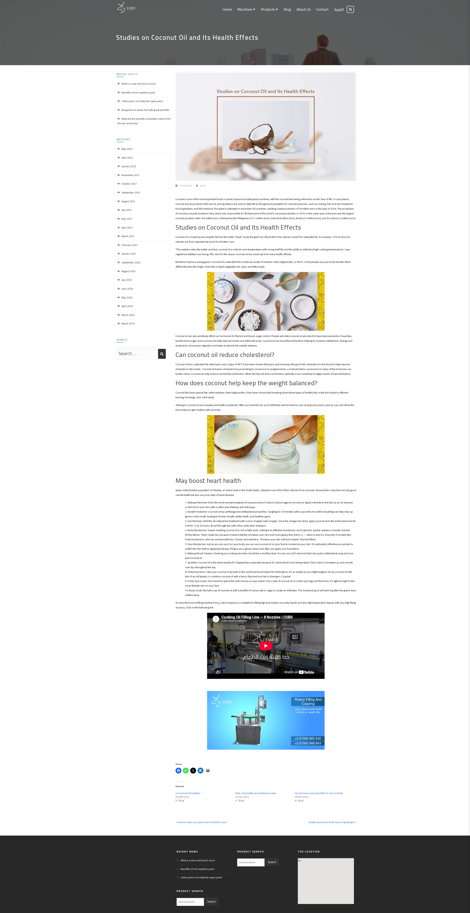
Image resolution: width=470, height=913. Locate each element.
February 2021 (130, 245)
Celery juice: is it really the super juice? (142, 101)
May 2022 (127, 148)
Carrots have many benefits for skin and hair (319, 793)
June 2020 (127, 288)
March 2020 (128, 315)
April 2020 (127, 306)
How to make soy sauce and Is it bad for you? (202, 822)
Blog (203, 186)
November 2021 (131, 175)
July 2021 (127, 210)
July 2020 (127, 279)
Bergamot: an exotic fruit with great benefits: (146, 110)
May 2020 (127, 297)
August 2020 (128, 271)
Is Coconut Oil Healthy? (188, 793)
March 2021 (128, 236)
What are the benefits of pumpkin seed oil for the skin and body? (144, 121)
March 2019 (128, 323)
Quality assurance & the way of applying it (331, 822)
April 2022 (127, 157)
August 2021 (128, 201)
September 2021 (131, 192)
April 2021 (127, 227)
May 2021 (127, 218)
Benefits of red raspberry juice (138, 92)
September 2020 (131, 262)
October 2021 (129, 183)
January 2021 (129, 253)
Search (211, 901)
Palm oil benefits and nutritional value (255, 793)
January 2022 (129, 166)
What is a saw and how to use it (139, 83)
